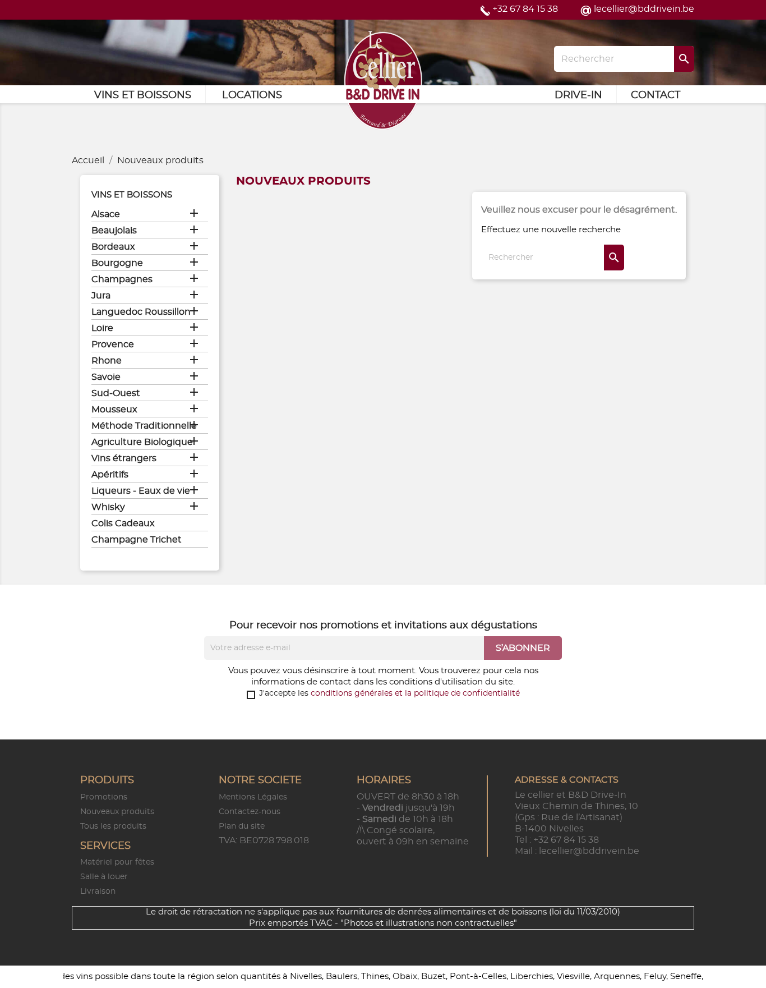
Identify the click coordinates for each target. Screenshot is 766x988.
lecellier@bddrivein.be (644, 8)
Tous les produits (113, 826)
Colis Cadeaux (123, 523)
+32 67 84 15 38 (525, 8)
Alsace (105, 214)
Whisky (108, 507)
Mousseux (114, 409)
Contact (655, 95)
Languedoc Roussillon (141, 311)
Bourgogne (117, 263)
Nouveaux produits (117, 812)
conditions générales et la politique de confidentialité (415, 693)
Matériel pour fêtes (117, 862)
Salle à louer (104, 877)
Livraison (98, 891)
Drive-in (578, 95)
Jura (100, 295)
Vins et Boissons (142, 95)
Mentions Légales (253, 797)
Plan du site (242, 826)
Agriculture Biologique (142, 442)
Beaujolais (114, 230)
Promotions (103, 797)
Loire (102, 328)
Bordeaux (113, 246)
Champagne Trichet (136, 539)
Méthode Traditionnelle (144, 425)
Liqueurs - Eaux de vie (140, 490)
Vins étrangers (123, 458)
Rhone (106, 360)
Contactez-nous (249, 812)
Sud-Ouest (115, 393)
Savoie (106, 377)
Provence (112, 344)
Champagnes (122, 279)
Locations (252, 95)
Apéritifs (109, 474)
